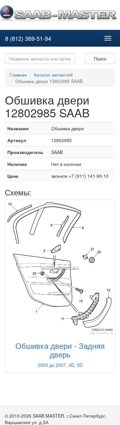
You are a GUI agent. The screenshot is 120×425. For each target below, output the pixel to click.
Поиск (100, 58)
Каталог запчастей (53, 74)
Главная (18, 74)
